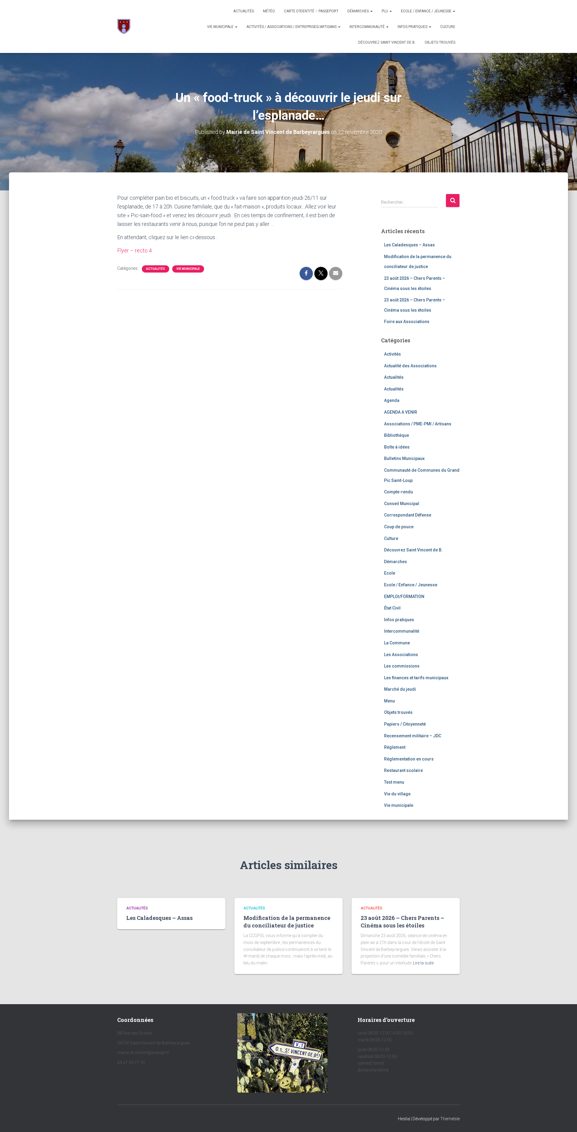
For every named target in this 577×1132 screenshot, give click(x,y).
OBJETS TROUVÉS (440, 42)
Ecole (389, 573)
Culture (447, 27)
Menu (389, 701)
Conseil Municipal (401, 503)
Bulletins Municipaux (404, 458)
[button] (371, 11)
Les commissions (402, 666)
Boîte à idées (397, 447)
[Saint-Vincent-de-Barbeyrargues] (124, 26)
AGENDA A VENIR (400, 412)
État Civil (392, 608)
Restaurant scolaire (403, 770)
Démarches (358, 11)
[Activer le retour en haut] (565, 1119)
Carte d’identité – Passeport (311, 11)
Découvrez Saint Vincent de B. (387, 42)
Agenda (391, 400)
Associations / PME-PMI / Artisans (417, 423)
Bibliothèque (396, 435)
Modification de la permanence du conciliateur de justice (286, 921)
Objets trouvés (398, 712)
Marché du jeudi (400, 689)
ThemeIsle (450, 1118)
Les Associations (401, 654)
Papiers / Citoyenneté (405, 724)
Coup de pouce (399, 526)
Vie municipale (220, 27)
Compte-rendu (398, 491)
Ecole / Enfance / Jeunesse (426, 11)
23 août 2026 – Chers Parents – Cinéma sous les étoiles (402, 921)
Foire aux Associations (406, 321)
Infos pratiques (413, 27)
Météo (269, 11)
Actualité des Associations (410, 365)
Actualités (243, 11)
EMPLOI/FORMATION (404, 596)
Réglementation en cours (409, 759)
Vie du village (397, 793)
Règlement (394, 747)
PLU (385, 11)
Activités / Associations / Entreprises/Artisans (291, 27)
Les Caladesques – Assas (409, 244)
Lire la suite (423, 963)
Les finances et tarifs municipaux (416, 677)
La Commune (397, 642)
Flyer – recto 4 (134, 250)
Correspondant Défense (407, 515)
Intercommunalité (368, 27)
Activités (392, 354)
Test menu (394, 782)
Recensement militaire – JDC (412, 735)
